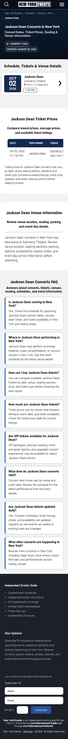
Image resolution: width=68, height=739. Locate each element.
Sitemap (27, 731)
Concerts (29, 13)
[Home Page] (34, 5)
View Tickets (60, 77)
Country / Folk (45, 13)
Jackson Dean (37, 153)
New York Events (13, 13)
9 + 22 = (9, 709)
